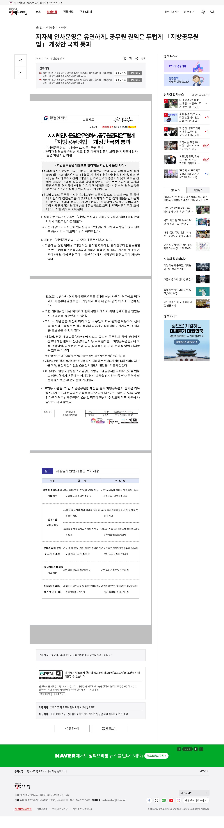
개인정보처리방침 (23, 808)
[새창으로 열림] (137, 58)
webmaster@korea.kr (113, 800)
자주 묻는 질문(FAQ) (82, 808)
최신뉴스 (198, 190)
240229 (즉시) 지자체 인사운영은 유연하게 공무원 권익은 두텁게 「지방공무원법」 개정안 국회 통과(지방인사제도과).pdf (77, 81)
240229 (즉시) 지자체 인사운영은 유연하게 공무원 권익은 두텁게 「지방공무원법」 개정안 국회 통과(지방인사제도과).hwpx (77, 74)
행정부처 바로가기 (194, 800)
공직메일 (187, 11)
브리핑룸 (52, 12)
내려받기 (134, 73)
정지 (196, 749)
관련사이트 (186, 793)
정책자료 (68, 12)
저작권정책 (45, 694)
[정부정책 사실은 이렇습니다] (187, 80)
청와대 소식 (171, 11)
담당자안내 (59, 694)
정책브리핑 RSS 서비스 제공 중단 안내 (47, 771)
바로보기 (119, 73)
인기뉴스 (175, 190)
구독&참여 (86, 12)
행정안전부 (57, 58)
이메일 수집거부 (60, 808)
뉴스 (38, 12)
